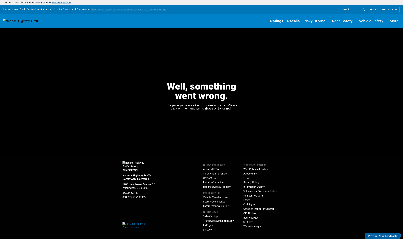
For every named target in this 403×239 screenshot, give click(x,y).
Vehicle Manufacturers (215, 197)
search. (227, 108)
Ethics (246, 200)
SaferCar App (210, 216)
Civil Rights (249, 204)
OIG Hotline (249, 213)
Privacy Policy (251, 182)
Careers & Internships (215, 173)
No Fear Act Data (253, 195)
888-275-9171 (130, 197)
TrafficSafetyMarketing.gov (218, 220)
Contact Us (209, 178)
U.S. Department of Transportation (75, 9)
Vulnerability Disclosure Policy (260, 191)
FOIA (246, 178)
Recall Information (213, 182)
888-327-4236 (130, 193)
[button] (316, 21)
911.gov (207, 229)
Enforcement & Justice (216, 206)
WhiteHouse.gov (252, 226)
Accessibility (250, 173)
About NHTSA (211, 169)
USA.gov (248, 222)
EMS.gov (208, 225)
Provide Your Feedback (382, 236)
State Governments (214, 201)
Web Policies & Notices (256, 169)
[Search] (363, 9)
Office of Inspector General (258, 208)
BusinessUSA (250, 217)
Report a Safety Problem (384, 9)
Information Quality (254, 186)
